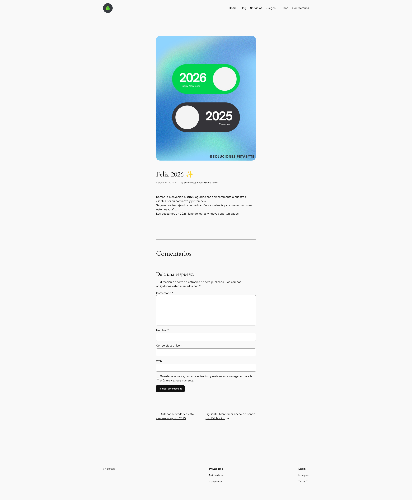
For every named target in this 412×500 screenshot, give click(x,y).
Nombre (162, 330)
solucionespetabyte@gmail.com (201, 182)
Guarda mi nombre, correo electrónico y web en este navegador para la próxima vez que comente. (206, 378)
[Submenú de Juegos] (277, 8)
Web (159, 361)
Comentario (164, 293)
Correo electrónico (169, 345)
